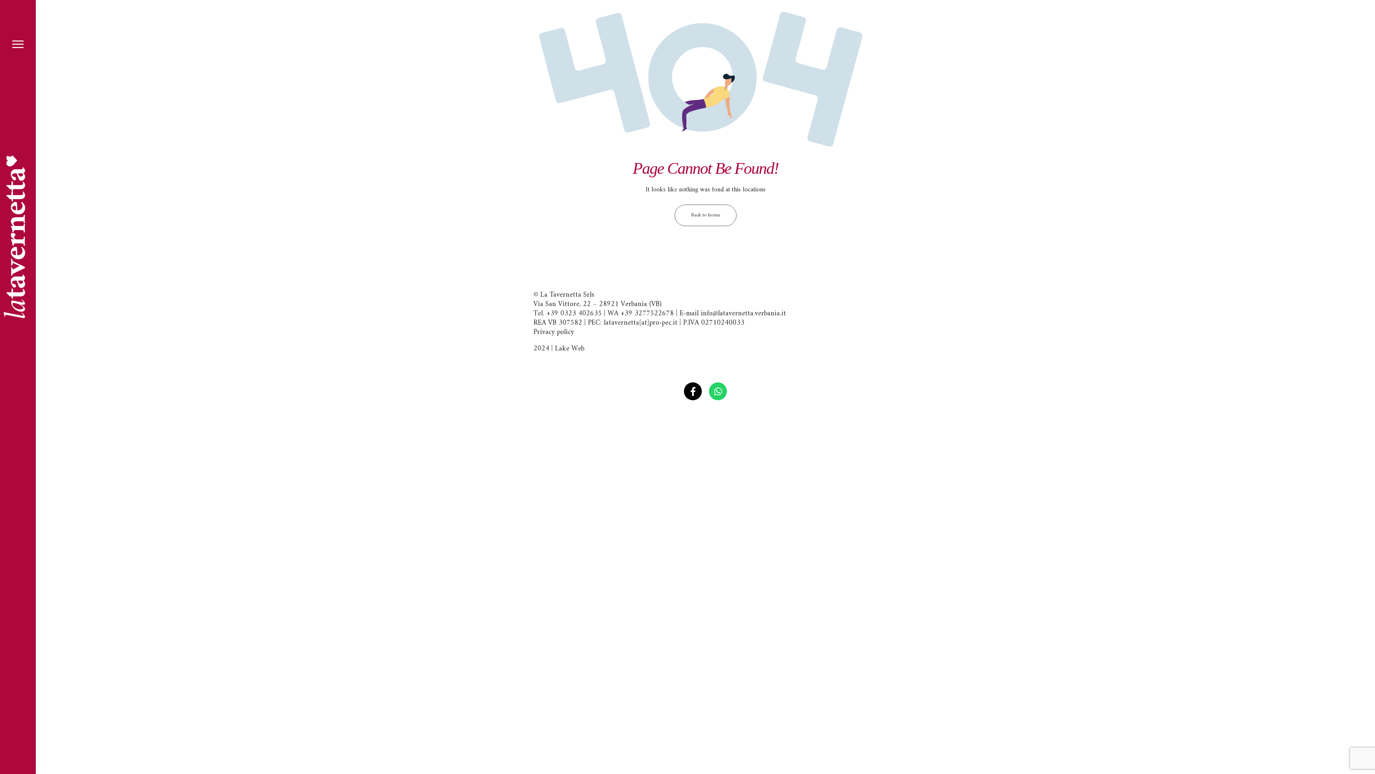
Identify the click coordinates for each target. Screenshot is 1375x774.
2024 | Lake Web (559, 349)
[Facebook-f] (693, 391)
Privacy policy (554, 332)
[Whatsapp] (718, 391)
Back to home (705, 215)
